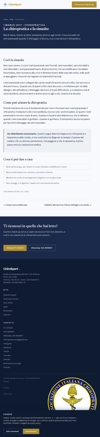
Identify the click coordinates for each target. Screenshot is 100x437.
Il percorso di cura (10, 299)
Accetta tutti (31, 431)
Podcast (6, 367)
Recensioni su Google (12, 363)
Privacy (6, 381)
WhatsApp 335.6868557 (41, 248)
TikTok (6, 351)
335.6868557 (9, 332)
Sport (5, 307)
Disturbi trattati (9, 295)
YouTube (6, 355)
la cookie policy (34, 423)
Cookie (6, 388)
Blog (11, 19)
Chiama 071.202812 (15, 248)
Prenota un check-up (84, 4)
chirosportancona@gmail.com (15, 340)
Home (5, 19)
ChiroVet (6, 315)
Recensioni (7, 311)
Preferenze (7, 394)
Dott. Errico (8, 303)
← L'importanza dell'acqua (15, 205)
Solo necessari (12, 431)
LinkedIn (6, 359)
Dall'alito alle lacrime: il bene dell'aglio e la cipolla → (67, 205)
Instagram (7, 344)
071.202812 (8, 328)
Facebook (7, 347)
